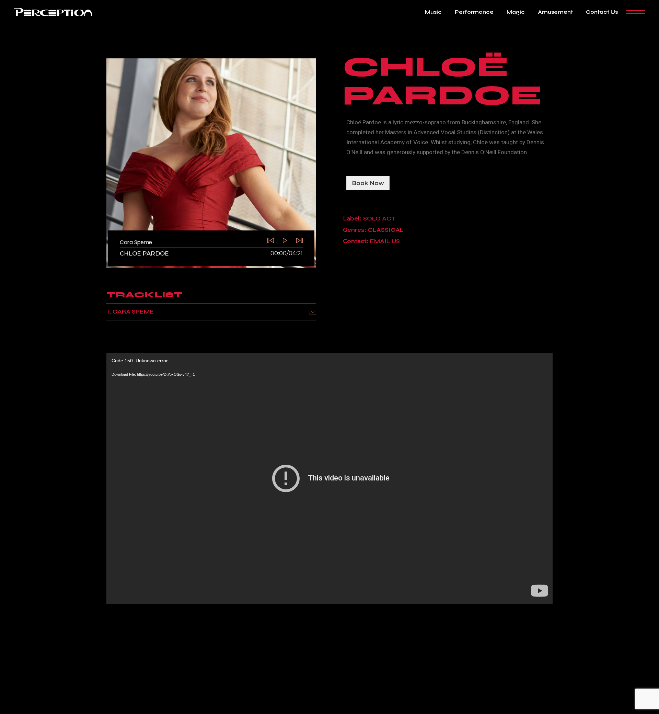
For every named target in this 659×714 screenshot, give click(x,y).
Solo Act (379, 218)
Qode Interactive (314, 699)
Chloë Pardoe (144, 253)
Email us (385, 241)
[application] (329, 478)
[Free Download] (313, 311)
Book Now (368, 183)
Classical (386, 230)
